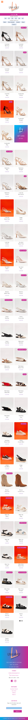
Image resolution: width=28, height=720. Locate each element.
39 (15, 18)
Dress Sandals (11, 22)
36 (5, 18)
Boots (5, 22)
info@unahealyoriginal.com (14, 673)
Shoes (23, 22)
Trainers (14, 24)
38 (12, 18)
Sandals (18, 22)
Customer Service (14, 675)
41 (22, 18)
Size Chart (14, 691)
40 (19, 18)
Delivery (14, 692)
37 (8, 18)
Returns (14, 694)
